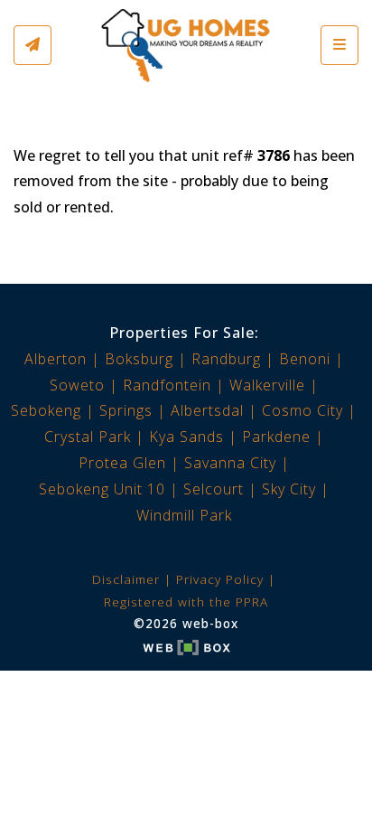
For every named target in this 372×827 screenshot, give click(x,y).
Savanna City (230, 463)
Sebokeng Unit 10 (102, 489)
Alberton (55, 359)
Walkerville (267, 385)
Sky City (289, 489)
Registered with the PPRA (186, 601)
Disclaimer (126, 578)
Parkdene (276, 436)
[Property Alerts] (32, 45)
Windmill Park (184, 515)
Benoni (304, 359)
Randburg (226, 359)
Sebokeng (46, 410)
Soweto (77, 385)
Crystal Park (87, 436)
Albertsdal (207, 410)
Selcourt (213, 489)
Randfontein (167, 385)
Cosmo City (302, 410)
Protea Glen (122, 463)
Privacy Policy (220, 578)
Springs (126, 410)
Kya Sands (186, 436)
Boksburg (139, 359)
